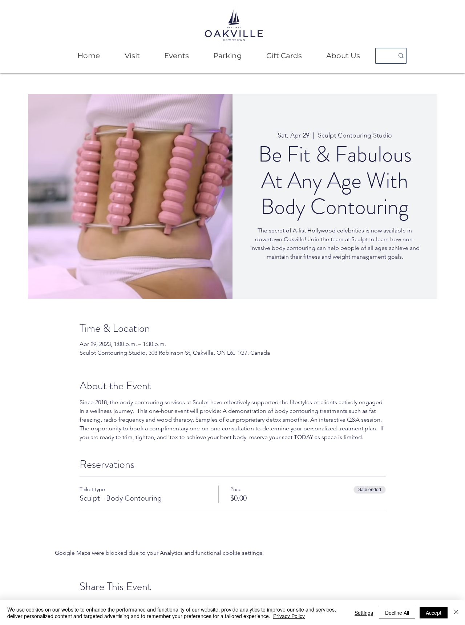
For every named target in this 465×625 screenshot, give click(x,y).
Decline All (397, 612)
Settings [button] (364, 612)
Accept (433, 612)
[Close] (456, 612)
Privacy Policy (289, 616)
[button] (132, 56)
